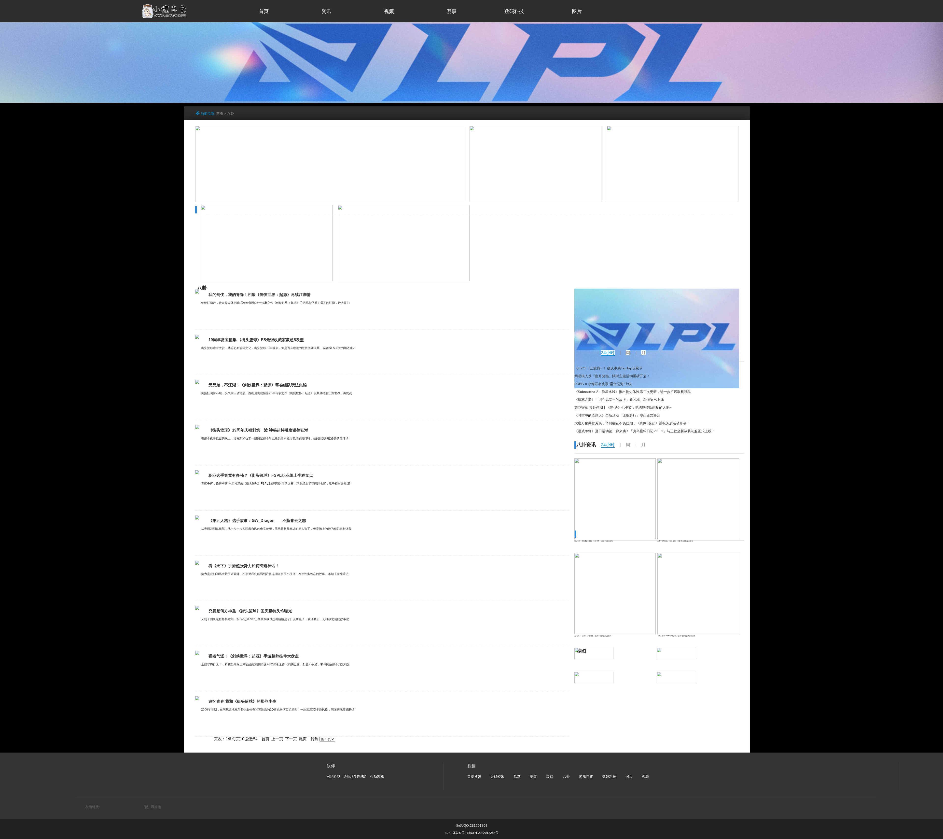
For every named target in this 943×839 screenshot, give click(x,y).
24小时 (608, 352)
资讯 (326, 11)
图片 (577, 11)
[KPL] (471, 101)
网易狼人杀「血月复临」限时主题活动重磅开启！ (612, 376)
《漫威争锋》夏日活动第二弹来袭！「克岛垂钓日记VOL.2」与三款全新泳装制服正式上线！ (644, 431)
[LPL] (656, 387)
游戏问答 (586, 777)
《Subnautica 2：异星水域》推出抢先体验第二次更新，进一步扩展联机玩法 (632, 392)
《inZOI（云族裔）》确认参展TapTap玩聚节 (608, 368)
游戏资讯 (497, 777)
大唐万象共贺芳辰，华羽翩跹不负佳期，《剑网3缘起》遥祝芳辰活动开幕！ (632, 423)
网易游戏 (333, 777)
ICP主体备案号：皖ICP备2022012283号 (471, 833)
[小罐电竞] (163, 16)
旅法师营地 (152, 807)
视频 (389, 11)
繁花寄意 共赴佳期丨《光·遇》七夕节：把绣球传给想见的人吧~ (622, 407)
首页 (264, 11)
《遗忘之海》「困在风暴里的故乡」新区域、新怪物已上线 (619, 400)
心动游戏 (377, 777)
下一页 (291, 739)
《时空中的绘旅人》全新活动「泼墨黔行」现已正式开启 (617, 415)
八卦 (230, 113)
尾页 (303, 739)
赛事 (452, 11)
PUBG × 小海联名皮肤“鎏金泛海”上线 (603, 384)
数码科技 (514, 11)
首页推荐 (474, 777)
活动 (517, 777)
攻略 (549, 777)
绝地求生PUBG (355, 777)
